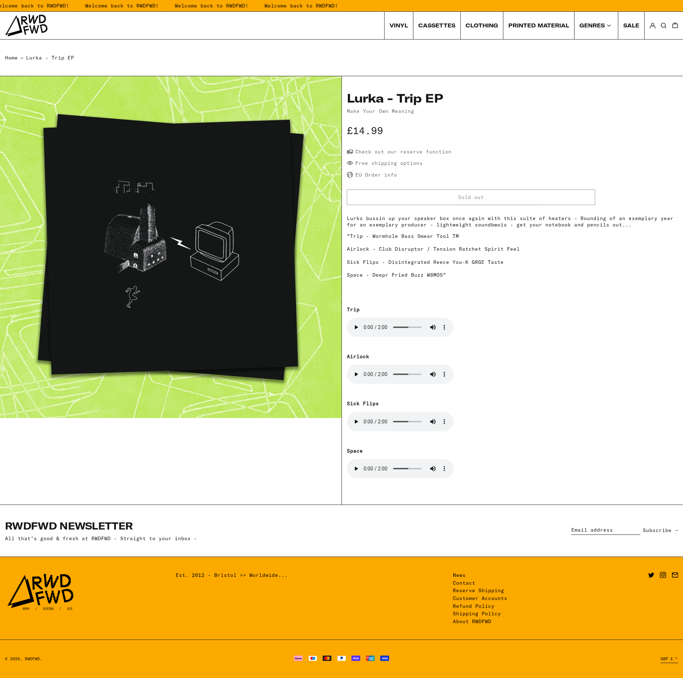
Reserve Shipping (478, 590)
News (459, 575)
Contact (464, 583)
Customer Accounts (480, 598)
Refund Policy (473, 606)
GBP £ (667, 658)
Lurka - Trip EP (50, 57)
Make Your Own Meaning (380, 111)
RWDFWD (32, 658)
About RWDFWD (472, 621)
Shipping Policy (477, 613)
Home (11, 57)
